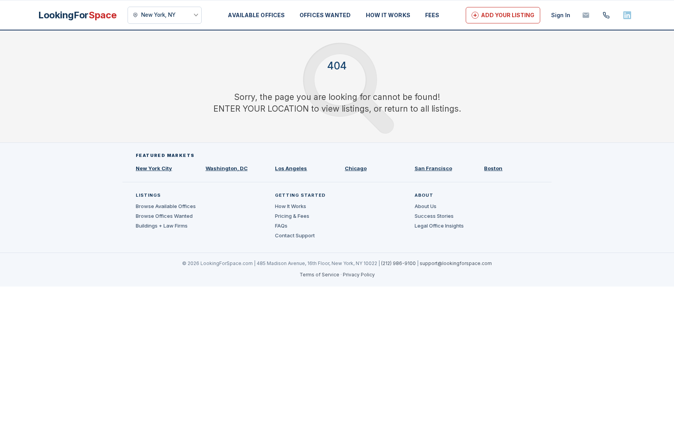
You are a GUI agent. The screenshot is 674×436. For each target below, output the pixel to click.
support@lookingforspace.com (456, 263)
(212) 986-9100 (398, 263)
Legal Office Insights (439, 225)
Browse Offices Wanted (164, 216)
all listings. (440, 109)
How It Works (290, 206)
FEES (432, 15)
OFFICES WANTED (325, 15)
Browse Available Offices (166, 206)
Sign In (560, 15)
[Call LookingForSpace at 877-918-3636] (606, 15)
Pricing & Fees (292, 216)
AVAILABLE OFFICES (256, 15)
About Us (425, 206)
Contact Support (295, 235)
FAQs (281, 225)
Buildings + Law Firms (162, 225)
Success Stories (434, 216)
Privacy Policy (359, 275)
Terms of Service (319, 275)
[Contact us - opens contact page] (585, 15)
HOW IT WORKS (388, 15)
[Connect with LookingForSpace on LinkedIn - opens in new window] (627, 15)
